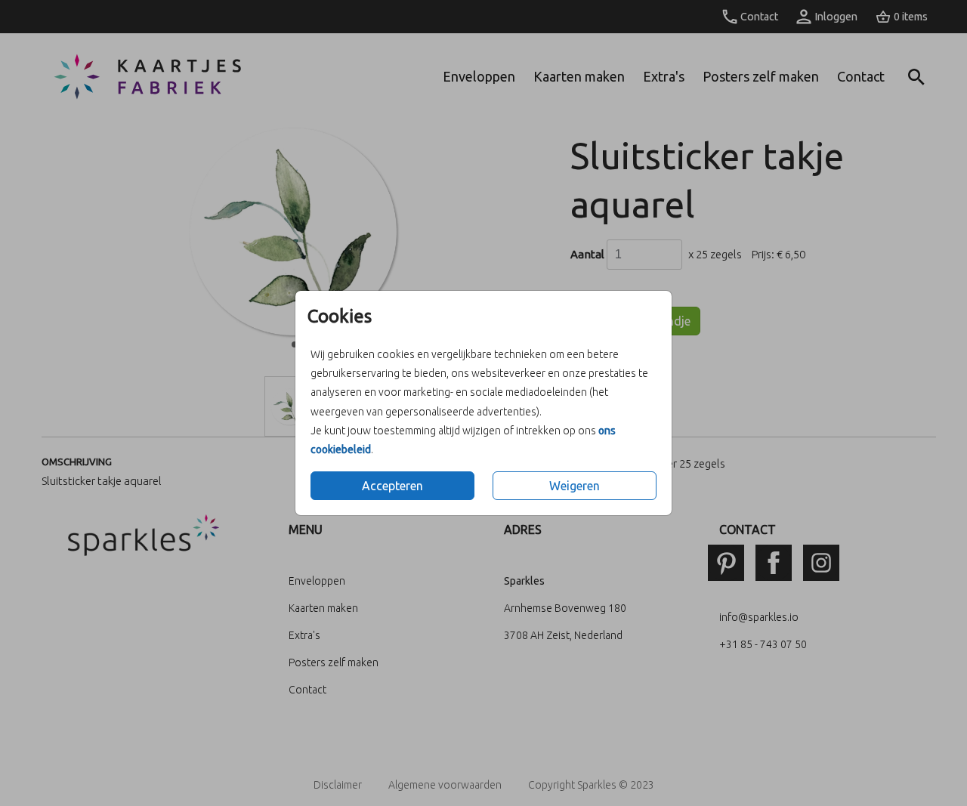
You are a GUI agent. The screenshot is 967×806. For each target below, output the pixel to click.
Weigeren (574, 486)
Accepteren (392, 486)
